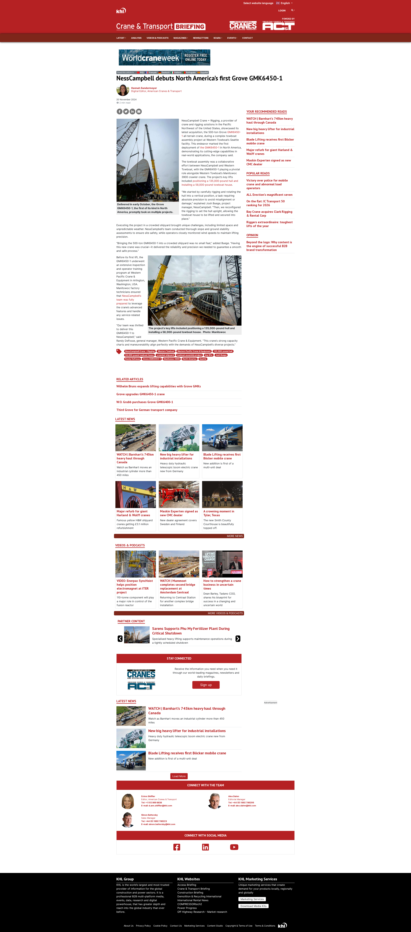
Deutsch (165, 72)
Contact (247, 38)
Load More (179, 776)
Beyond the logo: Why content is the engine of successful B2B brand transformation (269, 246)
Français (153, 72)
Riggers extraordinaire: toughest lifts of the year (269, 224)
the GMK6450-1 (209, 147)
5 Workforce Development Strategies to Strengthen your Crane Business (185, 631)
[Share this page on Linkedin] (132, 111)
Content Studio (215, 925)
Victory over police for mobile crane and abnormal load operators (267, 184)
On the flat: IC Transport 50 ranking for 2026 (265, 203)
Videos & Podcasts (157, 38)
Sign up (206, 685)
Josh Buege (221, 355)
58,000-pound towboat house (139, 355)
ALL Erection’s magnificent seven (269, 195)
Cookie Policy (160, 925)
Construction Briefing (190, 892)
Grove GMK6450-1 (152, 359)
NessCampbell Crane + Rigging (140, 351)
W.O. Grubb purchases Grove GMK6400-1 (144, 402)
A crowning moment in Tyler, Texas (218, 513)
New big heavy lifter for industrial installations (177, 456)
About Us (128, 925)
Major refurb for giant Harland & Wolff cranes (133, 513)
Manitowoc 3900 (172, 359)
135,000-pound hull (223, 351)
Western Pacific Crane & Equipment (194, 351)
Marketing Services (252, 899)
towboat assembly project (189, 355)
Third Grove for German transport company (146, 410)
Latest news (125, 419)
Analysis (136, 38)
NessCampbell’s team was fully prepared (128, 299)
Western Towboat (166, 351)
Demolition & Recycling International (199, 896)
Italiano (177, 72)
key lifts (208, 355)
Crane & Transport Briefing (193, 888)
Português (191, 72)
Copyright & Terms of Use (238, 925)
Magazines (180, 38)
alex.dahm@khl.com (246, 805)
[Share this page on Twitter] (126, 111)
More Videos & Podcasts (225, 613)
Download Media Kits (253, 906)
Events (231, 38)
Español (204, 72)
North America (189, 359)
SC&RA (217, 38)
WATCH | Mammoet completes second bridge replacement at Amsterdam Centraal (177, 586)
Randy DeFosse (132, 359)
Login (282, 10)
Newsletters (200, 38)
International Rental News (192, 900)
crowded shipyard (165, 355)
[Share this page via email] (139, 111)
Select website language (258, 3)
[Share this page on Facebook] (119, 111)
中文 (142, 72)
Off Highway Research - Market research (202, 911)
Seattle (203, 359)
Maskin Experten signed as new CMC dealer (179, 513)
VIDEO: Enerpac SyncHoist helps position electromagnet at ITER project (135, 586)
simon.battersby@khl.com (162, 824)
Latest (121, 38)
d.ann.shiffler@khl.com (160, 805)
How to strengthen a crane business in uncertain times (222, 585)
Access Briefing (186, 884)
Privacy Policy (143, 925)
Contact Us (176, 925)
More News (235, 536)
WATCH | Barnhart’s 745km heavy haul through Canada (135, 458)
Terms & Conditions (265, 925)
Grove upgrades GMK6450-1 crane (140, 394)
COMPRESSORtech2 (189, 904)
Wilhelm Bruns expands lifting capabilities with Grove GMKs (158, 386)
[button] (238, 638)
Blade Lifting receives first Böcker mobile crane (222, 456)
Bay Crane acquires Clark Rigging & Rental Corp (269, 214)
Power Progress (187, 908)
